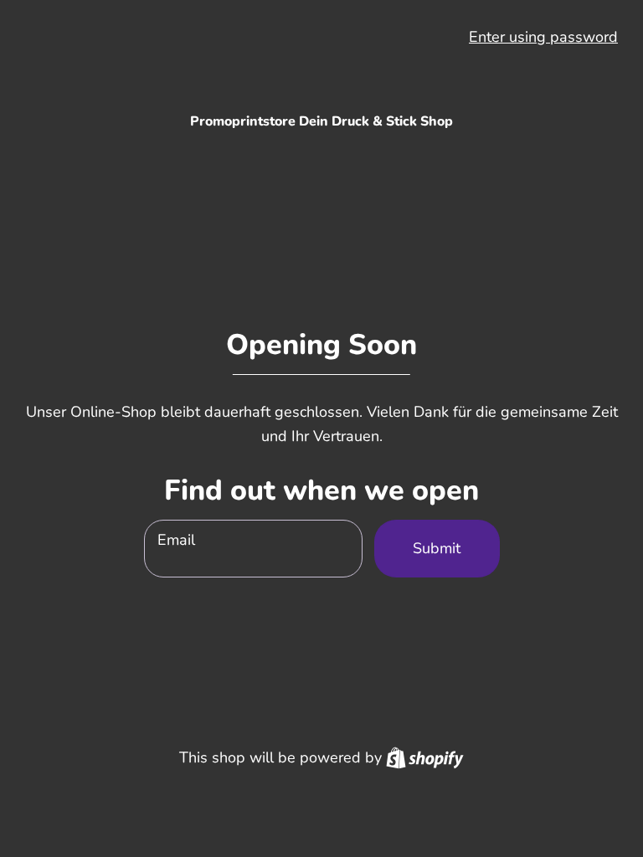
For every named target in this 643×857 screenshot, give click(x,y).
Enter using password (543, 37)
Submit (436, 548)
